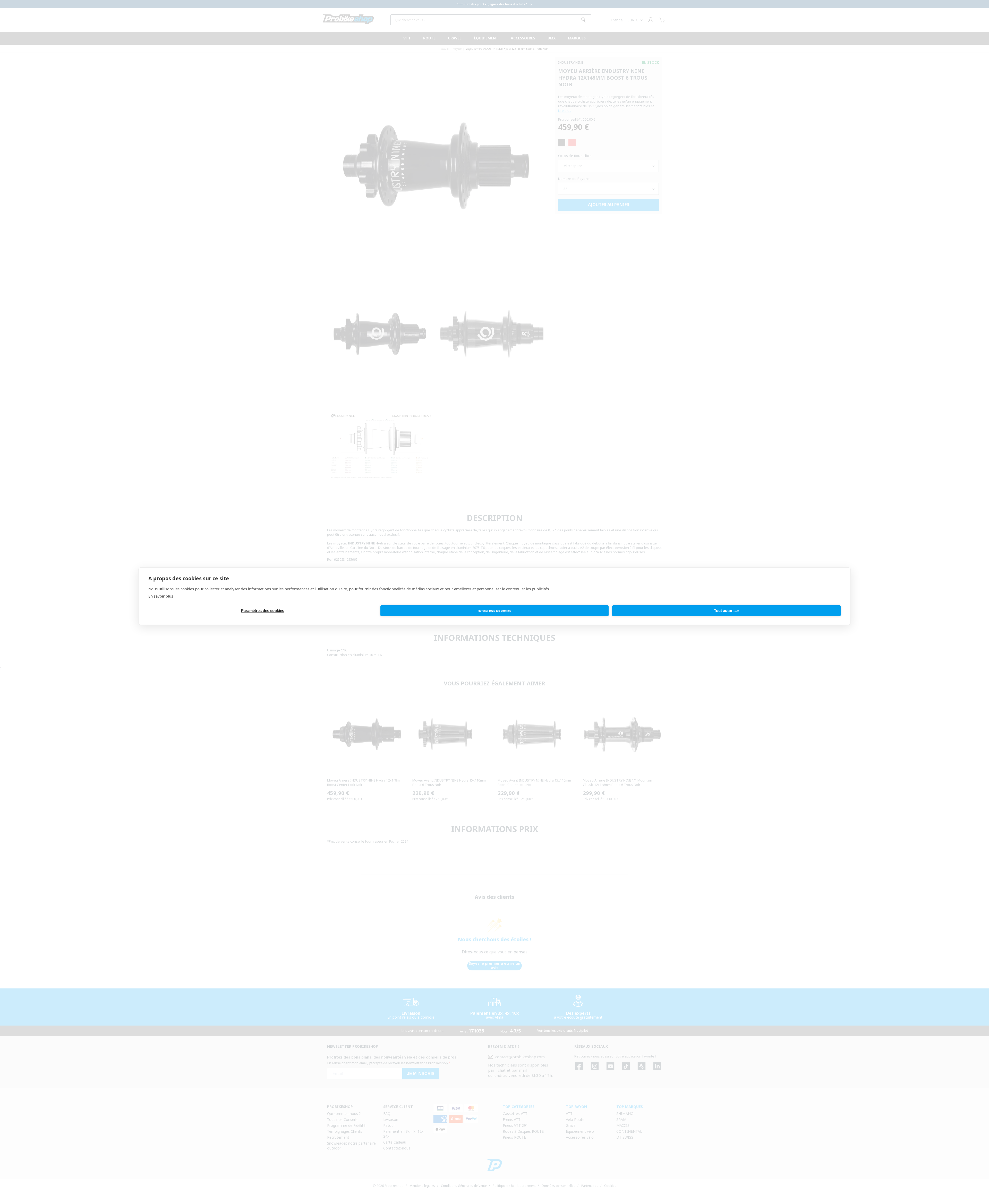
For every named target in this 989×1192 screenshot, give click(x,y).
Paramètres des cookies (262, 610)
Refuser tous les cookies (494, 610)
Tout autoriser (726, 610)
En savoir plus (160, 596)
